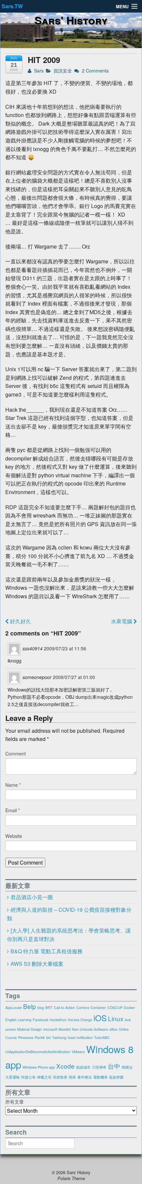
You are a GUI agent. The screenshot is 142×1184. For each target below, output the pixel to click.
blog (40, 1007)
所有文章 (14, 1101)
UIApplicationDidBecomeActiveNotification (37, 1051)
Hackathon (58, 1019)
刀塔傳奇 (99, 1067)
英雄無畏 (60, 1077)
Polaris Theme (71, 1178)
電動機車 (100, 1077)
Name (13, 785)
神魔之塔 (44, 1077)
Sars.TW (12, 6)
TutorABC (102, 1037)
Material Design (29, 1029)
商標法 (127, 1067)
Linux (116, 1018)
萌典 (72, 1077)
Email (12, 810)
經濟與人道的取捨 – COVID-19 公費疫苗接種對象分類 (69, 914)
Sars (38, 70)
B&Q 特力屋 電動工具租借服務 (47, 951)
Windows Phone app (38, 1067)
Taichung (59, 1037)
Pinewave (25, 1037)
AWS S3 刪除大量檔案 (37, 963)
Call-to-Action (64, 1007)
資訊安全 (62, 70)
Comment (15, 753)
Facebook (40, 1019)
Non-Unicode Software (90, 1029)
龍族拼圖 (116, 1077)
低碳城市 (83, 1067)
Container (98, 1007)
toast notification (80, 1037)
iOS (100, 1017)
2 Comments (94, 70)
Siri (48, 1037)
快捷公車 (28, 1077)
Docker (129, 1007)
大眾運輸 (12, 1077)
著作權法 (84, 1077)
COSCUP (115, 1007)
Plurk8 (40, 1037)
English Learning (18, 1019)
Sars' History (71, 20)
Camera (82, 1007)
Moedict (64, 1029)
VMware (78, 1051)
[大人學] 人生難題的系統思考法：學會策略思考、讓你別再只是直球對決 (69, 935)
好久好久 (20, 621)
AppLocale (13, 1007)
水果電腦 (122, 621)
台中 (114, 1065)
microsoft (50, 1029)
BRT (49, 1007)
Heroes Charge (80, 1019)
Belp (29, 1006)
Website (13, 836)
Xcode (65, 1065)
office (113, 1029)
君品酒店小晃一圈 (32, 897)
